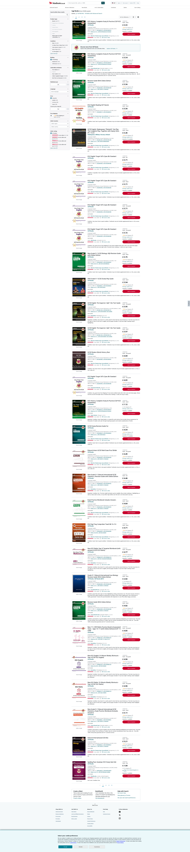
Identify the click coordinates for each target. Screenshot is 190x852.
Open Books (94, 415)
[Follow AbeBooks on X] (120, 815)
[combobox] (84, 3)
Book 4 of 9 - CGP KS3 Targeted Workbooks (101, 558)
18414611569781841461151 (103, 310)
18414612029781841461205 (103, 139)
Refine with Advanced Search (94, 13)
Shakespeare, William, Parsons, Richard (99, 134)
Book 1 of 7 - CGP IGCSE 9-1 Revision (99, 89)
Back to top (95, 805)
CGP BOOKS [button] (80, 13)
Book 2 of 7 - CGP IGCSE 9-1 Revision (99, 508)
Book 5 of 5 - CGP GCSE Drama (98, 434)
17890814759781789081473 (103, 637)
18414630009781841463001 (103, 359)
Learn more (53, 53)
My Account (125, 3)
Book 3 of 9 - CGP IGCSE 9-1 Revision (99, 458)
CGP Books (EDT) (99, 579)
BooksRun (93, 315)
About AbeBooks (90, 811)
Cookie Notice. (73, 842)
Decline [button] (80, 846)
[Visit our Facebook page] (120, 812)
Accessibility (89, 825)
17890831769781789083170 (103, 557)
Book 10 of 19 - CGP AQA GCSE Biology (100, 263)
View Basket (58, 821)
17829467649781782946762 (103, 483)
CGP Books (91, 25)
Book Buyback (74, 816)
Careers (88, 816)
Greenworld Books (95, 387)
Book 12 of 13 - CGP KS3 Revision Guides (100, 772)
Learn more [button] (53, 148)
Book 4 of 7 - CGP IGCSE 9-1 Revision (99, 746)
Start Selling (137, 7)
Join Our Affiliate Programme (77, 814)
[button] (73, 17)
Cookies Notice (90, 823)
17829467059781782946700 (103, 457)
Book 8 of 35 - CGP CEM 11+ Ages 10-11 (100, 639)
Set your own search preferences (127, 797)
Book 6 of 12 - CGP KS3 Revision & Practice (101, 31)
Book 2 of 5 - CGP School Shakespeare (100, 141)
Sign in (119, 3)
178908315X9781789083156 (103, 664)
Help (138, 3)
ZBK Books (93, 240)
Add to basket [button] (131, 34)
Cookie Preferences (91, 821)
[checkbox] (51, 21)
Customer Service (106, 814)
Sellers (125, 7)
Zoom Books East (95, 68)
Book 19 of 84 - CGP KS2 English (98, 532)
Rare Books (84, 7)
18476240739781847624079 (103, 770)
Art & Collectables (99, 7)
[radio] (51, 61)
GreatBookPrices (95, 589)
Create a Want (77, 798)
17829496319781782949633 (103, 285)
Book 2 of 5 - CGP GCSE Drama (98, 287)
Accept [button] (65, 846)
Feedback (188, 303)
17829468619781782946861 (103, 719)
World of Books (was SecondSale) (99, 35)
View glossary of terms (124, 795)
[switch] (51, 115)
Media (88, 814)
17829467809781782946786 (103, 163)
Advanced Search (54, 7)
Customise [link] (97, 846)
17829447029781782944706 (103, 531)
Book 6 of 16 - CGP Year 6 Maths (98, 692)
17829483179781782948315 (103, 112)
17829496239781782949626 (103, 433)
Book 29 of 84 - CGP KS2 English (98, 665)
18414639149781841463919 (103, 30)
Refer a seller (74, 818)
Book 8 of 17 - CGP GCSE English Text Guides (101, 311)
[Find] (103, 3)
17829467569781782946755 (103, 507)
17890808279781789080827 (103, 744)
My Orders (58, 818)
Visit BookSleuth (99, 798)
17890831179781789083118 (103, 691)
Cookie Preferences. (120, 841)
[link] (138, 17)
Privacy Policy (90, 818)
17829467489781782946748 (103, 87)
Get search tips (122, 793)
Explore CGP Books (111, 48)
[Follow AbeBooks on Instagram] (120, 818)
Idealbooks (93, 776)
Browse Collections (69, 7)
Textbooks (113, 7)
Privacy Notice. (120, 842)
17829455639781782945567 (103, 262)
